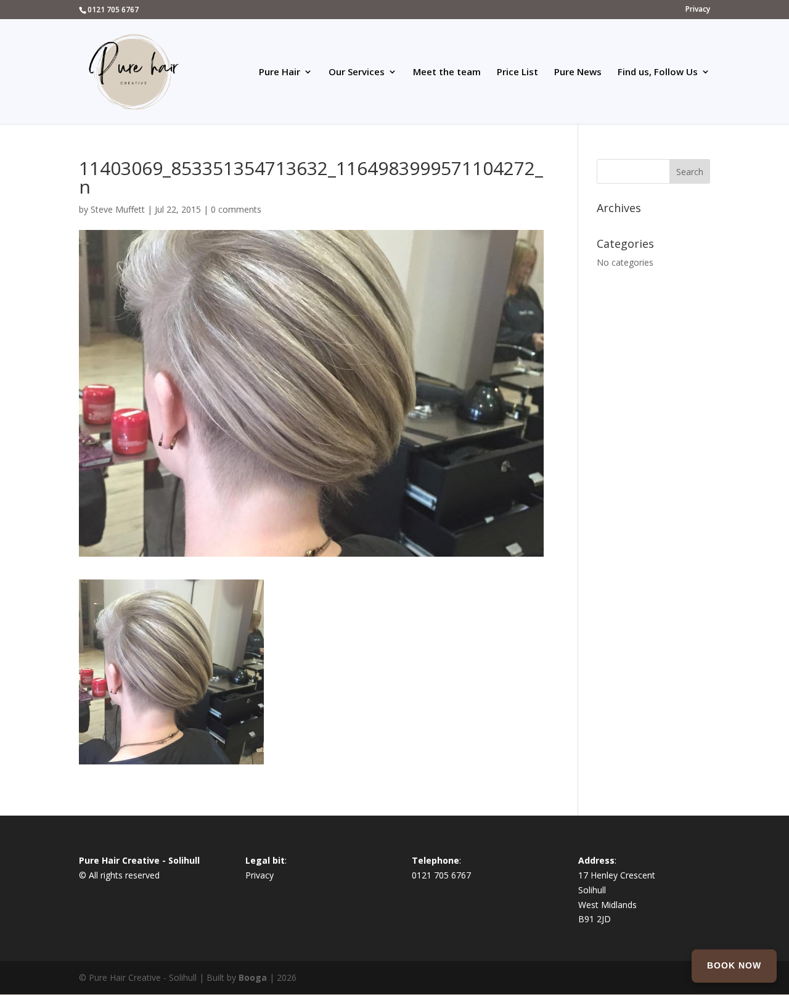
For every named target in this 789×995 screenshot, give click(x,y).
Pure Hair (279, 72)
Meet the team (447, 72)
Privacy (697, 10)
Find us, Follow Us (658, 72)
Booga (253, 977)
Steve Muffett (118, 209)
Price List (517, 72)
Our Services (357, 72)
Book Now (734, 965)
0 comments (236, 209)
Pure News (578, 72)
